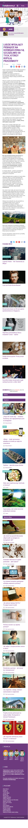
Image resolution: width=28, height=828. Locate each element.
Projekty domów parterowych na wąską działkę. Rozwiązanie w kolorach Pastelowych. (12, 715)
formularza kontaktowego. (9, 779)
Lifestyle (19, 64)
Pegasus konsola (6, 809)
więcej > (6, 759)
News (4, 304)
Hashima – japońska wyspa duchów (13, 465)
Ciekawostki (6, 676)
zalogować (17, 390)
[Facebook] (11, 67)
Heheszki (5, 280)
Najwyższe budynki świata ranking (10, 812)
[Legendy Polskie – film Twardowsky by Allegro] (13, 253)
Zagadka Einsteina (7, 797)
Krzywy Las (5, 791)
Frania (7, 64)
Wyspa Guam (6, 795)
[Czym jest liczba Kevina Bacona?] (13, 277)
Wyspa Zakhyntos (7, 810)
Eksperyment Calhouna (8, 806)
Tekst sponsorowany (9, 542)
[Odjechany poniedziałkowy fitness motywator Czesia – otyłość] (13, 324)
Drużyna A (5, 790)
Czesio (6, 487)
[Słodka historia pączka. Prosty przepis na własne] (13, 348)
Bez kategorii (7, 328)
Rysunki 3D (5, 794)
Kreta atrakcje (6, 805)
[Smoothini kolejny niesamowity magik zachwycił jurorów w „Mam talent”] (13, 372)
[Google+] (16, 67)
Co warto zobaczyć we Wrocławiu (10, 800)
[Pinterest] (19, 67)
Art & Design (6, 256)
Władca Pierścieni (7, 801)
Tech (4, 427)
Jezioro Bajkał (6, 793)
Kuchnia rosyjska (6, 808)
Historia (5, 451)
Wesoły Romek (8, 423)
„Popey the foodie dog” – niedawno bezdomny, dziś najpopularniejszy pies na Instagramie (13, 418)
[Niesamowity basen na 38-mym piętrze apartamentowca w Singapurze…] (13, 300)
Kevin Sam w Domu (7, 802)
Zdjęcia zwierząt (7, 798)
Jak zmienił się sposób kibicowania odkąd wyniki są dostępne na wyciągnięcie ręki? (13, 538)
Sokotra (4, 804)
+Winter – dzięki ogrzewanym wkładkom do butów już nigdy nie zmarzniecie (12, 441)
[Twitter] (14, 67)
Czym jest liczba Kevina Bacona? (11, 285)
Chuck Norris (6, 789)
